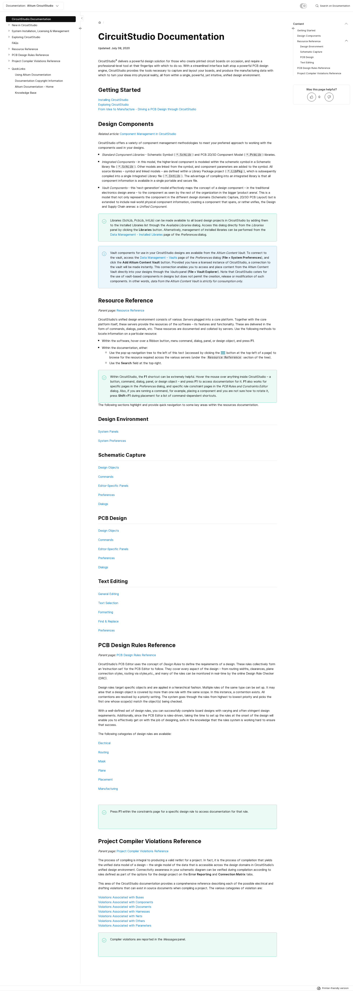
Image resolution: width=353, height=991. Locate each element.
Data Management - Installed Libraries (136, 234)
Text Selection (108, 603)
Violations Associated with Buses (121, 897)
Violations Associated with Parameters (124, 925)
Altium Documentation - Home (34, 86)
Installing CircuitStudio (113, 100)
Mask (102, 761)
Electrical (104, 743)
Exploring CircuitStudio (113, 104)
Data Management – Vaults (158, 257)
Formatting (105, 612)
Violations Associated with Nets (120, 916)
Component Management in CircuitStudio (148, 134)
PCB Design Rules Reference (136, 655)
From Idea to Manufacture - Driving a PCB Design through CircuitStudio (147, 109)
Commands (105, 476)
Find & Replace (108, 621)
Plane (102, 770)
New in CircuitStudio (24, 25)
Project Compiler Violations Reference (142, 851)
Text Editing (307, 62)
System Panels (108, 431)
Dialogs (103, 504)
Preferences (106, 495)
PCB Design (307, 57)
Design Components (309, 35)
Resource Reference (130, 310)
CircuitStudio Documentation (31, 19)
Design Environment (311, 46)
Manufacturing (108, 789)
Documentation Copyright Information (39, 80)
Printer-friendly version (335, 988)
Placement (105, 779)
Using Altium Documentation (33, 74)
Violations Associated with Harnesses (124, 911)
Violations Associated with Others (121, 921)
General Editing (108, 594)
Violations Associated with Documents (124, 907)
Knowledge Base (25, 92)
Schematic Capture (311, 51)
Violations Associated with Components (125, 902)
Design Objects (108, 467)
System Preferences (112, 441)
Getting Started (306, 30)
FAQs (15, 43)
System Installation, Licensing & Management (40, 31)
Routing (103, 752)
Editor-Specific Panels (113, 485)
